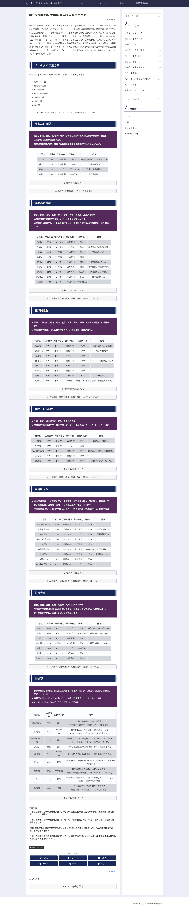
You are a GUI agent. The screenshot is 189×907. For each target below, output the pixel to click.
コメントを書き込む (73, 886)
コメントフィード (132, 128)
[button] (159, 16)
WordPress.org (131, 134)
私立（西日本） (143, 85)
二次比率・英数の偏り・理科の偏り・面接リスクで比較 (74, 298)
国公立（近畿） (143, 62)
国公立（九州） (143, 44)
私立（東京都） (143, 73)
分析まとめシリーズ (37, 847)
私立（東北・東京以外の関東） (143, 79)
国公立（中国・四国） (143, 39)
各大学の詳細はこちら (74, 183)
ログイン (129, 116)
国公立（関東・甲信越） (143, 67)
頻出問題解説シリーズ (143, 90)
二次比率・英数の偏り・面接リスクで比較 (73, 191)
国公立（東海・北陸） (143, 56)
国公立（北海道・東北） (143, 50)
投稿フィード (130, 122)
